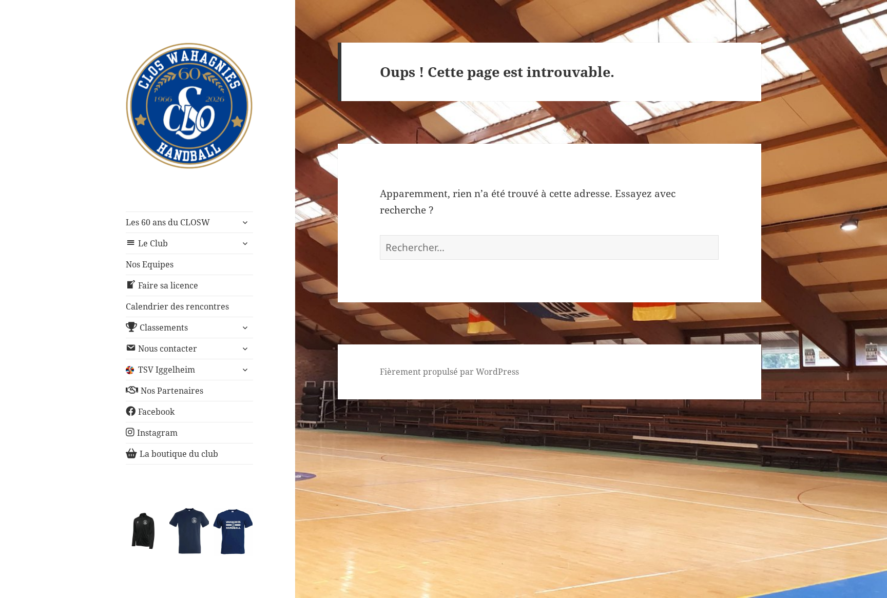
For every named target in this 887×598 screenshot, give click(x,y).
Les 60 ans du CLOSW (168, 222)
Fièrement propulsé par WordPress (449, 371)
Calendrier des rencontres (177, 306)
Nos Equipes (149, 264)
